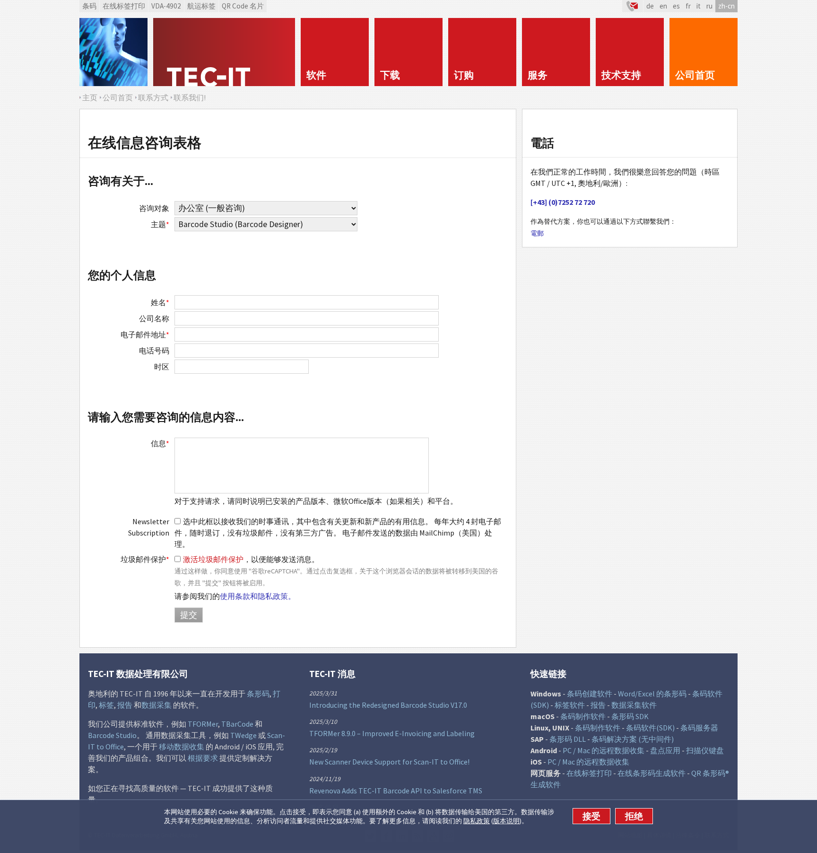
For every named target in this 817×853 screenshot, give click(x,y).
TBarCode (237, 724)
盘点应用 (665, 750)
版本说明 (506, 821)
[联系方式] (632, 6)
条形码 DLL (567, 739)
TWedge (243, 735)
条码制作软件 (583, 716)
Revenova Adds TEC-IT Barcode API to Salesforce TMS (395, 790)
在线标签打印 (124, 5)
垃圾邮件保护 (145, 559)
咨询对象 (154, 208)
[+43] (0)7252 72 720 (562, 202)
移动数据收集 (181, 746)
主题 (160, 224)
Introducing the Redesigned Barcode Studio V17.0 (388, 705)
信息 (160, 443)
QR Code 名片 (243, 5)
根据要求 (203, 758)
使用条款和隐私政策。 (258, 596)
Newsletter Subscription (148, 527)
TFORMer (203, 724)
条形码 (258, 693)
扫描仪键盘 (705, 750)
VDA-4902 (166, 5)
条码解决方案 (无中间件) (632, 739)
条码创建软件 (589, 693)
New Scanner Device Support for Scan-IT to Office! (389, 761)
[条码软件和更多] (113, 52)
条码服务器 (699, 727)
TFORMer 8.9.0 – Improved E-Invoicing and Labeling (392, 733)
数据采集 (156, 705)
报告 (124, 705)
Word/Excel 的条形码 (652, 693)
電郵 (537, 233)
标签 (106, 705)
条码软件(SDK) (650, 727)
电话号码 (154, 350)
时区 (161, 366)
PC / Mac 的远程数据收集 (603, 750)
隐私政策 (476, 821)
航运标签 (201, 5)
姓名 (160, 302)
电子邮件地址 (145, 334)
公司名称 (154, 318)
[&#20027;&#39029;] (224, 52)
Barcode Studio (112, 735)
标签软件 (570, 705)
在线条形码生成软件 (651, 773)
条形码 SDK (630, 716)
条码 (89, 5)
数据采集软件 (634, 705)
